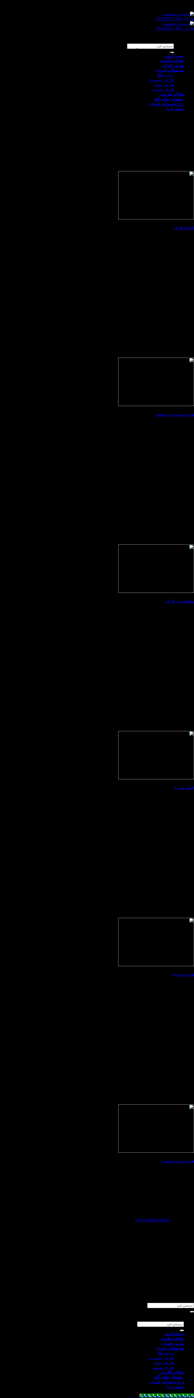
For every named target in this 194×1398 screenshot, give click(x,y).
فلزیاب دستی (163, 89)
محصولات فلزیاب (169, 70)
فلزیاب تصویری (161, 80)
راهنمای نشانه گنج (169, 99)
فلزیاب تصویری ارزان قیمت (174, 415)
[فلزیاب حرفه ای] (156, 965)
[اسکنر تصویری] (156, 778)
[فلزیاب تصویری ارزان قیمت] (156, 404)
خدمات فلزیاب (171, 60)
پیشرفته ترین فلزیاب (179, 601)
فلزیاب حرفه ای (183, 975)
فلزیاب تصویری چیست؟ (177, 1161)
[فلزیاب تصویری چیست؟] (156, 1151)
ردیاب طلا (165, 75)
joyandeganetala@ (152, 1220)
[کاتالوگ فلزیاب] (156, 218)
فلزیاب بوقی (163, 85)
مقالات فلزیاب (172, 94)
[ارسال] (192, 1311)
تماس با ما (175, 109)
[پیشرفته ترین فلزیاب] (156, 591)
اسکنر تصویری (184, 788)
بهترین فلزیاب (172, 65)
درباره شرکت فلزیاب (166, 104)
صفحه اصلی (173, 1334)
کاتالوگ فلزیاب (183, 228)
